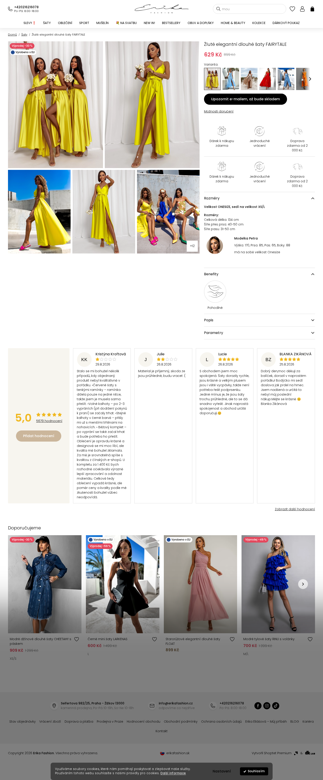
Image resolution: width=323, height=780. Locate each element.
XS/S (13, 658)
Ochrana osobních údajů (221, 721)
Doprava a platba (79, 721)
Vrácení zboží (50, 721)
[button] (310, 79)
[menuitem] (30, 23)
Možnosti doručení (219, 111)
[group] (230, 79)
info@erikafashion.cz (176, 703)
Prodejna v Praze (110, 721)
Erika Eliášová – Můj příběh (266, 721)
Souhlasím (256, 771)
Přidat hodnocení (38, 435)
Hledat (218, 9)
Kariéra (308, 721)
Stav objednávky (22, 721)
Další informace (173, 773)
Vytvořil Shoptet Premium (271, 753)
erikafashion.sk (178, 753)
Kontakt (162, 731)
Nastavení (222, 771)
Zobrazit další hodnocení (295, 509)
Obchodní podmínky (181, 721)
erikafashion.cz (258, 705)
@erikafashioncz (275, 705)
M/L (246, 654)
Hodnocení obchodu (143, 721)
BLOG (294, 721)
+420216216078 (26, 7)
